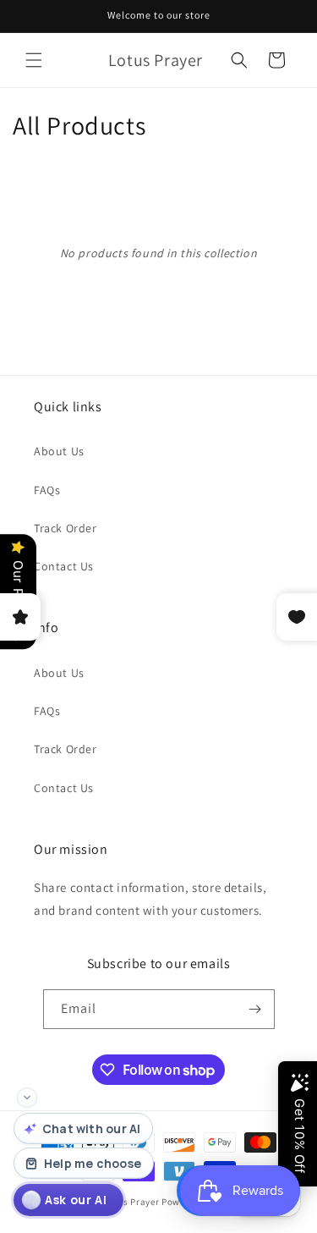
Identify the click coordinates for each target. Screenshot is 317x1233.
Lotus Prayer (131, 1202)
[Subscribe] (255, 1009)
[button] (33, 60)
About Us (59, 451)
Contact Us (64, 566)
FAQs (47, 490)
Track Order (65, 528)
